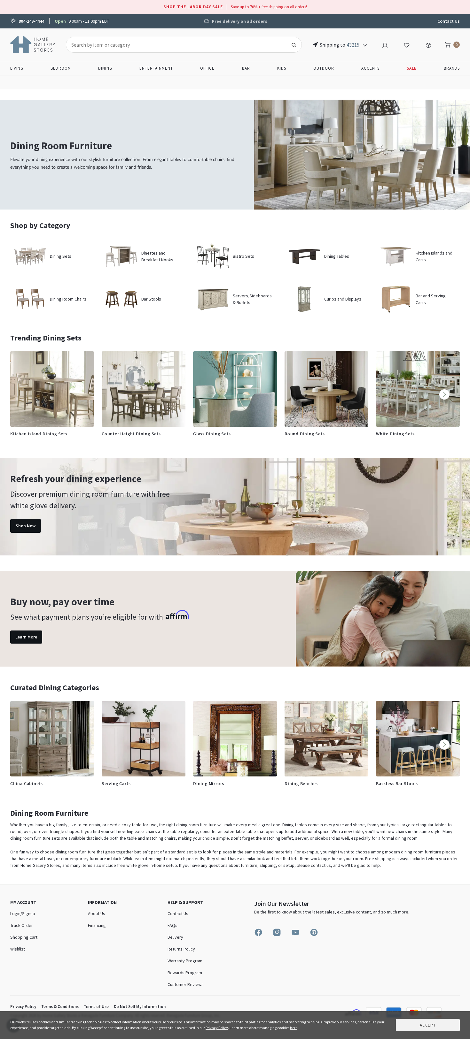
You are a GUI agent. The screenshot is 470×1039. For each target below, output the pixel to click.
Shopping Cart (23, 937)
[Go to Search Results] (294, 45)
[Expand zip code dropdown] (365, 45)
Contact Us (448, 21)
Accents (370, 68)
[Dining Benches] (326, 738)
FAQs (172, 925)
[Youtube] (295, 932)
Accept (428, 1025)
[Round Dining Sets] (326, 389)
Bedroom (61, 68)
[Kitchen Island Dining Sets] (52, 389)
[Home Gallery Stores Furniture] (33, 44)
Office (207, 68)
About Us (96, 913)
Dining (105, 68)
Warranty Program (185, 961)
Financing (97, 925)
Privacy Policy (23, 1006)
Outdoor (323, 68)
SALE (412, 68)
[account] (385, 44)
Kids (281, 68)
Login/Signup (22, 913)
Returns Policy (181, 949)
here (293, 1027)
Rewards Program (185, 972)
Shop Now (25, 526)
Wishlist (17, 949)
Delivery (175, 937)
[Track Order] (428, 44)
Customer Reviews (186, 984)
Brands (452, 68)
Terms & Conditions (60, 1006)
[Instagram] (277, 932)
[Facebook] (258, 932)
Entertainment (156, 68)
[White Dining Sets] (418, 389)
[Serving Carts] (143, 738)
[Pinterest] (314, 932)
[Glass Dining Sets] (235, 389)
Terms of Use (96, 1006)
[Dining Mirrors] (235, 738)
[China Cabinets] (52, 738)
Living (16, 68)
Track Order (21, 925)
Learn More (26, 637)
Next (444, 394)
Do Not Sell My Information (140, 1006)
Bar (246, 68)
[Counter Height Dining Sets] (143, 389)
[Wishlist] (406, 44)
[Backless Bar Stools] (418, 738)
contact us (321, 865)
